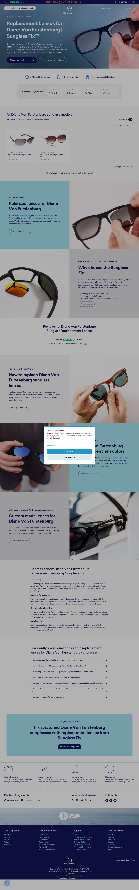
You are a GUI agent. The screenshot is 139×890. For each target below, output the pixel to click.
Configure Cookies (69, 457)
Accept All (69, 451)
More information (52, 445)
